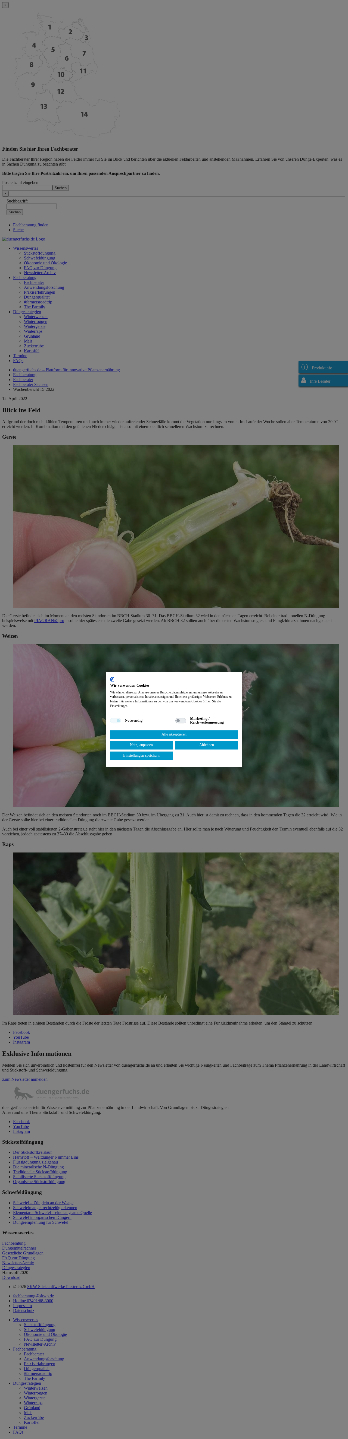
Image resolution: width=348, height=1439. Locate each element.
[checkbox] (115, 720)
